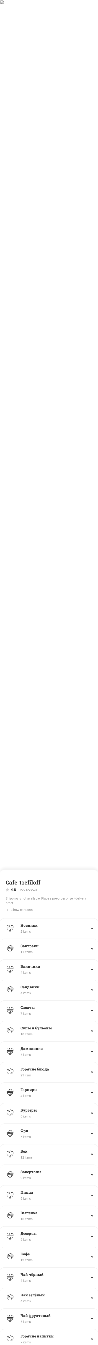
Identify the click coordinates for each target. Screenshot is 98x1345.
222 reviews (24, 890)
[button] (49, 928)
